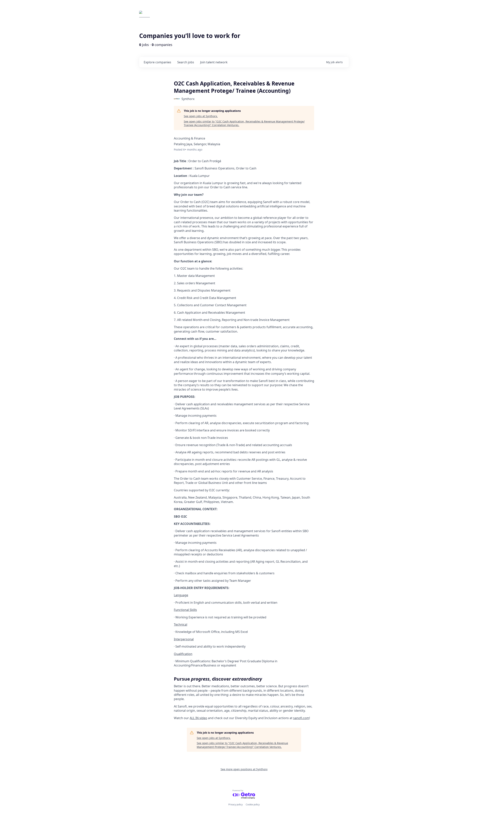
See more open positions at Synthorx (244, 769)
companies (157, 62)
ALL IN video (198, 718)
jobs (185, 62)
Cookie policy (253, 804)
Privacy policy (235, 804)
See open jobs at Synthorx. (201, 116)
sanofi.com (301, 718)
